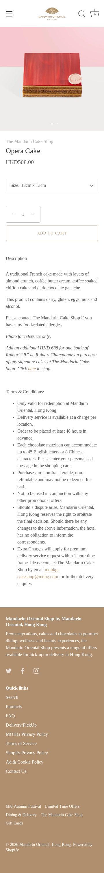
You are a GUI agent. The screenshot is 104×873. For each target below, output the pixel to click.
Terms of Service (21, 743)
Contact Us (16, 771)
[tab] (19, 258)
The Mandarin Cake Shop (29, 141)
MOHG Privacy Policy (27, 734)
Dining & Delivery (21, 815)
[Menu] (9, 14)
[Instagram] (36, 670)
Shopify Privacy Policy (27, 752)
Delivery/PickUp (21, 725)
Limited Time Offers (62, 806)
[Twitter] (9, 670)
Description (16, 258)
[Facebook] (22, 670)
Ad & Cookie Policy (24, 762)
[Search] (81, 14)
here (32, 368)
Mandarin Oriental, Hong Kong (45, 844)
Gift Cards (14, 823)
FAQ (10, 715)
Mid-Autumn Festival (23, 806)
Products (14, 706)
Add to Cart (52, 233)
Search (12, 697)
